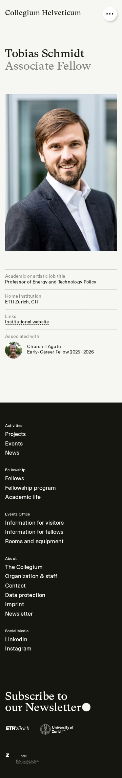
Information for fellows (34, 532)
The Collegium (24, 567)
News (12, 453)
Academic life (23, 497)
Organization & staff (31, 576)
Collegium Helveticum (43, 12)
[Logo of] (17, 732)
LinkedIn (16, 639)
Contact (15, 586)
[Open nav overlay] (110, 14)
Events (14, 444)
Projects (15, 434)
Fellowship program (30, 488)
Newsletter (19, 614)
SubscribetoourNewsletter (43, 701)
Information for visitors (34, 523)
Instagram (18, 648)
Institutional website (27, 322)
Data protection (25, 595)
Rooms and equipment (34, 541)
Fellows (14, 478)
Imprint (14, 604)
